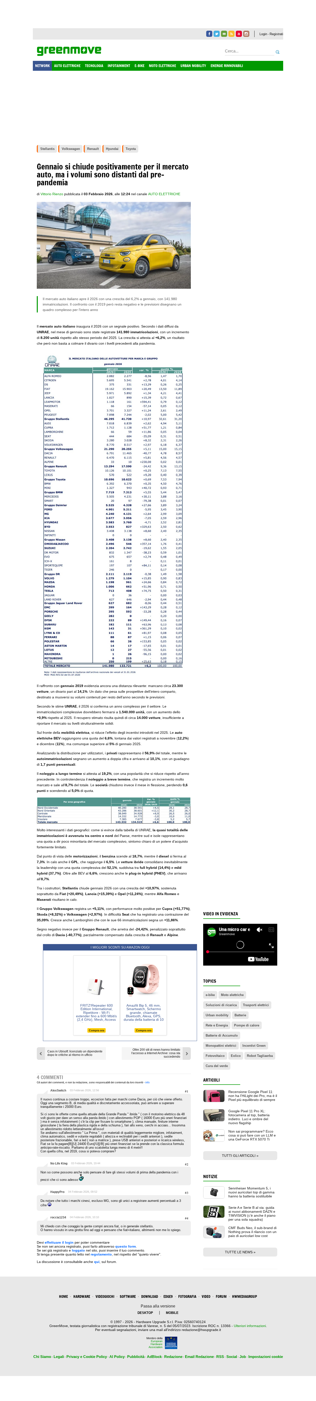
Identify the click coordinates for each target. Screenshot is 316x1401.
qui (96, 1262)
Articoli (211, 1080)
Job (242, 1356)
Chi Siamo (42, 1356)
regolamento (101, 1254)
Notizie (210, 1176)
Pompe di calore (246, 1025)
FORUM (221, 1296)
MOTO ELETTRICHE (162, 65)
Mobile (172, 1313)
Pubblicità (135, 1356)
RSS (220, 1356)
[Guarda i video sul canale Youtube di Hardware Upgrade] (239, 34)
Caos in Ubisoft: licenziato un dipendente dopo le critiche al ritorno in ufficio (74, 1053)
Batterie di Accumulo (222, 1035)
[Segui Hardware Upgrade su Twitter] (217, 34)
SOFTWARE (128, 1296)
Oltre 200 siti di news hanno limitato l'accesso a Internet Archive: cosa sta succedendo (155, 1053)
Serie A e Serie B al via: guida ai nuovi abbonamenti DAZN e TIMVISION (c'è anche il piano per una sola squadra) (252, 1213)
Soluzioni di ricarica (221, 1005)
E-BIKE (139, 65)
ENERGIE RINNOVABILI (227, 65)
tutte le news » (240, 1252)
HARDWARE (81, 1296)
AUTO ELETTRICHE (67, 65)
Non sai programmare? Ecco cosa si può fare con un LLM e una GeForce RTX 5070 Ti (252, 1135)
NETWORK (42, 65)
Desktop (145, 1313)
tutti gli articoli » (240, 1156)
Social (231, 1356)
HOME (63, 1296)
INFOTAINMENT (119, 65)
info (147, 1082)
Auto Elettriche (164, 194)
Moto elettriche (232, 995)
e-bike (210, 995)
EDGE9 (168, 1296)
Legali (59, 1356)
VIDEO (206, 1296)
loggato (78, 1250)
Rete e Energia (217, 1025)
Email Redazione (199, 1356)
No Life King (58, 1163)
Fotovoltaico (215, 1056)
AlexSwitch (58, 1090)
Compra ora (96, 1030)
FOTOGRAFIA (187, 1296)
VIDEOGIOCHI (105, 1296)
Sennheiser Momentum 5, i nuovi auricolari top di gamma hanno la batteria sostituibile (251, 1192)
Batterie (240, 1015)
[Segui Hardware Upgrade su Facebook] (209, 34)
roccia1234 (58, 1217)
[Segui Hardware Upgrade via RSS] (231, 34)
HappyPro (57, 1192)
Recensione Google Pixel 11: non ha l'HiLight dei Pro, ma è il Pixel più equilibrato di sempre (252, 1096)
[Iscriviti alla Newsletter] (224, 34)
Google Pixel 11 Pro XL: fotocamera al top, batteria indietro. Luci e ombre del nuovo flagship (249, 1117)
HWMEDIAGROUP (244, 1296)
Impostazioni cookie (265, 1356)
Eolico (236, 1056)
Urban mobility (217, 1015)
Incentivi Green (254, 1045)
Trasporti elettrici (256, 1005)
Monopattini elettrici (221, 1045)
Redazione (173, 1356)
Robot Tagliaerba (260, 1056)
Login (263, 34)
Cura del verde (217, 1066)
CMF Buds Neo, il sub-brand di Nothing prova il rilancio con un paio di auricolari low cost (252, 1232)
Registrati (276, 34)
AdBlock (154, 1356)
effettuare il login (59, 1242)
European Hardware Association (155, 1344)
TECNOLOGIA (94, 65)
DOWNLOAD (149, 1296)
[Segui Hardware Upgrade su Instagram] (246, 34)
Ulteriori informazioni (250, 1326)
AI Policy (117, 1356)
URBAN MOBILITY (193, 65)
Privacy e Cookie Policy (86, 1356)
